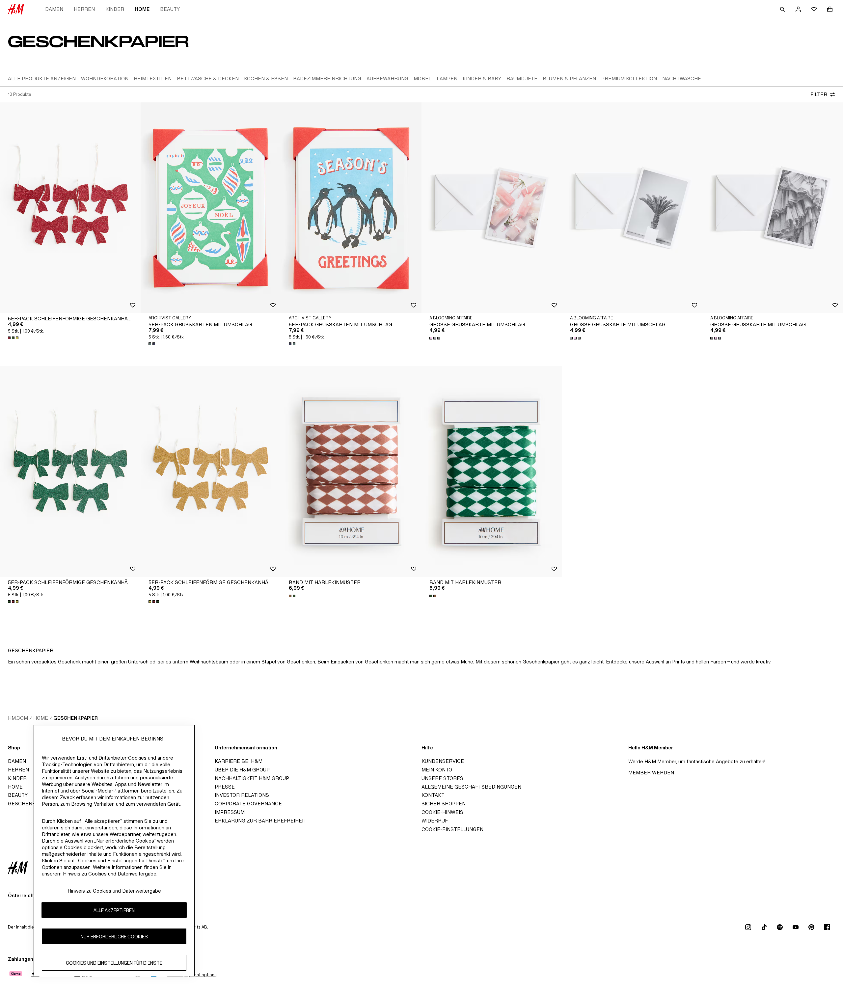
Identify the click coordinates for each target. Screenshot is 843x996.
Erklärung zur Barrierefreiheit (261, 820)
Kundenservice (443, 761)
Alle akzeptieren (114, 910)
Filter (818, 94)
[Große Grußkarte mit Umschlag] (492, 207)
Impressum (230, 812)
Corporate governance (248, 803)
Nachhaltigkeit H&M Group (252, 778)
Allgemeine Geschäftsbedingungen (471, 787)
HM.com (18, 718)
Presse (225, 787)
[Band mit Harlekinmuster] (351, 471)
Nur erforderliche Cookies (114, 936)
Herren (84, 9)
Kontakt (433, 795)
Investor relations (242, 795)
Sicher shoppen (444, 803)
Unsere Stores (442, 778)
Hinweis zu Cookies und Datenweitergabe (114, 891)
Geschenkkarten (32, 803)
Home (142, 9)
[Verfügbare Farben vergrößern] (14, 338)
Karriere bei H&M (238, 761)
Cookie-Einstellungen (452, 829)
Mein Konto (437, 769)
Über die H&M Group (242, 769)
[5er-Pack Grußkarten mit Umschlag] (211, 207)
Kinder (114, 9)
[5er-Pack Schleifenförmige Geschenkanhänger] (70, 207)
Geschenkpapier (75, 718)
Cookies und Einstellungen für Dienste (114, 962)
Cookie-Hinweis (442, 812)
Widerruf (435, 820)
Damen (54, 9)
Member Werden (651, 772)
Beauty (170, 9)
